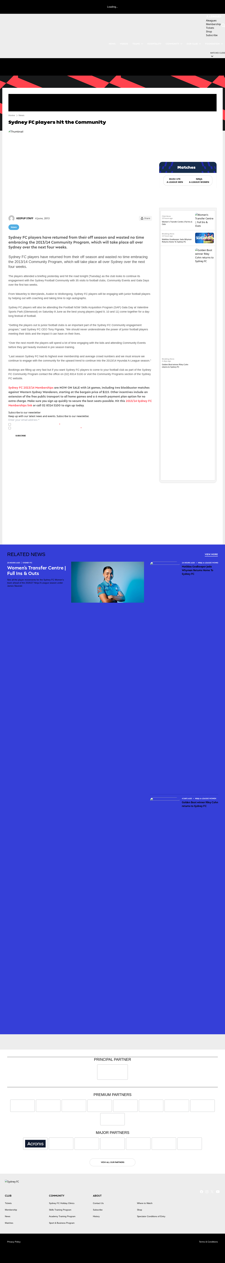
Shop (139, 1210)
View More (211, 554)
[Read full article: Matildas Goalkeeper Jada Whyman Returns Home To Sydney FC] (204, 238)
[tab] (174, 180)
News (112, 43)
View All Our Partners (112, 1162)
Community (172, 43)
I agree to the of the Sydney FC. (36, 424)
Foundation (212, 43)
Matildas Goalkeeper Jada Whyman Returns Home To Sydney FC (197, 570)
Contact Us (98, 1203)
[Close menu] (215, 1253)
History (96, 1216)
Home (11, 115)
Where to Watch (144, 1203)
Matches (9, 1223)
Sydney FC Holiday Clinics (61, 1203)
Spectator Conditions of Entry (151, 1216)
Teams (136, 43)
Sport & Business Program (62, 1223)
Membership (11, 1210)
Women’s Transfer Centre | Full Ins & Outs (36, 570)
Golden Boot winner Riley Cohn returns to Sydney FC (200, 804)
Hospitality (154, 43)
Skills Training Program (60, 1210)
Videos (124, 43)
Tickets (8, 1203)
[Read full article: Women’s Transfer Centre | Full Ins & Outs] (204, 220)
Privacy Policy (33, 424)
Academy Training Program (62, 1216)
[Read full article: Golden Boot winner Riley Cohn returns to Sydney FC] (204, 363)
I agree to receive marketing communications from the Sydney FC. (47, 428)
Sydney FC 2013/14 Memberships (30, 387)
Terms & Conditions (208, 1242)
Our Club (192, 43)
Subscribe (20, 436)
